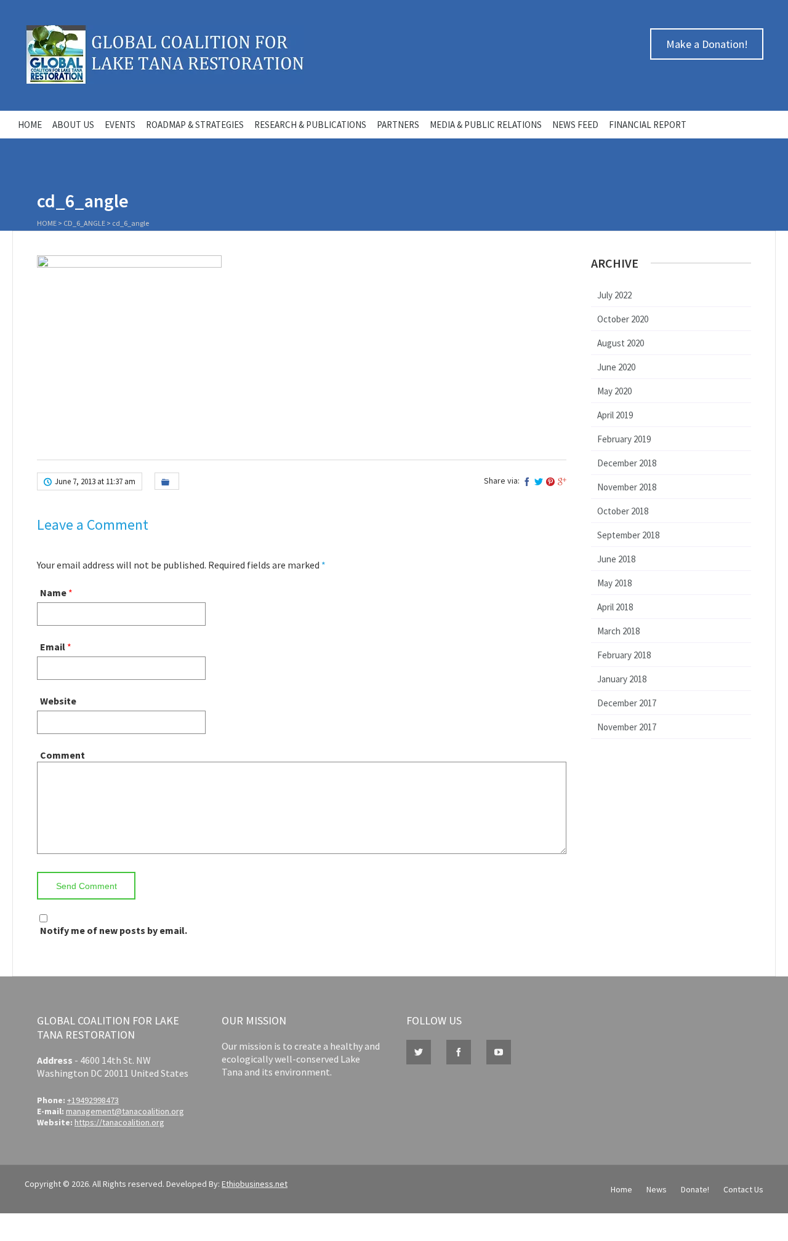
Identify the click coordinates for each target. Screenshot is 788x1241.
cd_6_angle (84, 223)
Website (58, 701)
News (656, 1189)
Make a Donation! (707, 44)
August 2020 (620, 343)
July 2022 (614, 295)
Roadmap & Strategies (195, 124)
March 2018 (618, 631)
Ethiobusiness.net (254, 1183)
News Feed (575, 124)
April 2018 (615, 607)
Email (52, 646)
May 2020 (614, 391)
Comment (62, 755)
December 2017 (626, 703)
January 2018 (621, 679)
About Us (73, 124)
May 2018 (614, 583)
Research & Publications (310, 124)
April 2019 (615, 415)
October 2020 (622, 319)
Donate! (695, 1189)
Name (53, 592)
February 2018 (624, 655)
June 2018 (616, 559)
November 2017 (626, 727)
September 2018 (628, 535)
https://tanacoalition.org (119, 1122)
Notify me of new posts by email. (113, 930)
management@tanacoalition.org (125, 1111)
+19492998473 (93, 1100)
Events (120, 124)
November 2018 (626, 487)
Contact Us (743, 1189)
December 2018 (626, 463)
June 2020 (616, 367)
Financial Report (647, 124)
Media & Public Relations (486, 124)
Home (30, 124)
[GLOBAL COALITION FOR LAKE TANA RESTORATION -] (164, 80)
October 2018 (622, 511)
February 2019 (624, 439)
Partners (398, 124)
